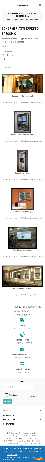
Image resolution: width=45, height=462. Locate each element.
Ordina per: (5, 47)
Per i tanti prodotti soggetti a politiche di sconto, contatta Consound (22, 102)
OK (39, 459)
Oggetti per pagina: (8, 54)
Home (9, 19)
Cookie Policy (15, 443)
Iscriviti (7, 401)
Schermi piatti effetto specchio (26, 19)
